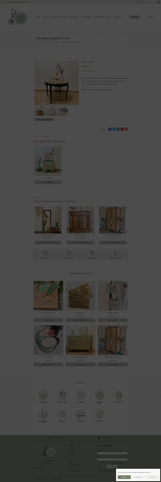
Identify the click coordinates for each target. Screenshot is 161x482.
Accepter (124, 477)
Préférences (152, 477)
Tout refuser (138, 477)
